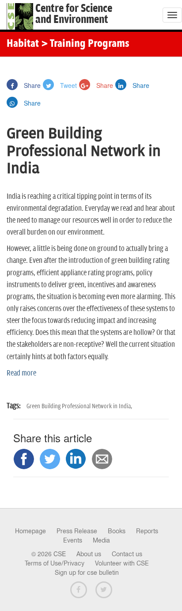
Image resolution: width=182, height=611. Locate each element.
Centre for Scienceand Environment (73, 14)
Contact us (127, 554)
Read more (21, 373)
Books (116, 531)
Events (72, 540)
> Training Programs (85, 44)
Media (101, 540)
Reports (147, 531)
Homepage (30, 531)
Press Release (77, 531)
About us (88, 554)
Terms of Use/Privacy (54, 563)
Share (31, 85)
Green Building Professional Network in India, (79, 406)
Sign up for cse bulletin (87, 572)
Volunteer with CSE (122, 563)
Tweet (67, 85)
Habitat (23, 44)
